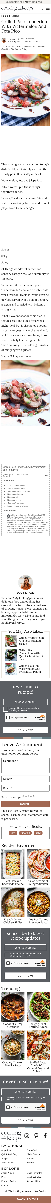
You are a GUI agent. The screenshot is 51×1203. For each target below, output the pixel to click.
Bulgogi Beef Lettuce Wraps (38, 1025)
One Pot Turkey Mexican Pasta (38, 921)
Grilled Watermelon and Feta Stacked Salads (31, 640)
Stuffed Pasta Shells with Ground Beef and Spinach (38, 1067)
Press (4, 1177)
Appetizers (6, 1150)
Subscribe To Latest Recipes (24, 2)
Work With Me (34, 1177)
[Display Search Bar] (40, 8)
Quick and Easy (9, 1154)
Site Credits (40, 1191)
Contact (5, 1185)
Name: (8, 779)
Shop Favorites (34, 1173)
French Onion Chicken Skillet (12, 921)
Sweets (30, 1162)
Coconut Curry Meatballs (12, 1025)
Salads (30, 1158)
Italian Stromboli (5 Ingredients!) (38, 882)
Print (46, 475)
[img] (28, 1135)
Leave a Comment (27, 38)
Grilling (15, 16)
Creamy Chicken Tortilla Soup (12, 1064)
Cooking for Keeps (18, 8)
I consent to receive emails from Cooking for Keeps (24, 709)
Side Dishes (7, 1162)
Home (4, 16)
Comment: (10, 761)
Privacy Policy (8, 1181)
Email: (8, 788)
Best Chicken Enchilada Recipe (13, 882)
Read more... (17, 622)
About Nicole (7, 1173)
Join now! (25, 730)
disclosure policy (19, 49)
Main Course (33, 1154)
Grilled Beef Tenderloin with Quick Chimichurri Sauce (31, 655)
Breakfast (32, 1150)
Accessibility (33, 1181)
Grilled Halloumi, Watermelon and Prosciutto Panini (30, 668)
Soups (4, 1158)
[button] (46, 8)
